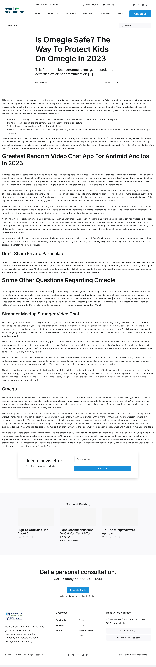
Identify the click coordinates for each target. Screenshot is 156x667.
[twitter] (134, 5)
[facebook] (130, 5)
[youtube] (143, 5)
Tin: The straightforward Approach (118, 531)
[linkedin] (147, 5)
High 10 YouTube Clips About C (33, 531)
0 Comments (30, 537)
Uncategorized (41, 82)
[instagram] (138, 5)
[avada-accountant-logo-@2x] (15, 8)
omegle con (124, 373)
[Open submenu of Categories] (16, 25)
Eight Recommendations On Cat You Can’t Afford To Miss (76, 533)
